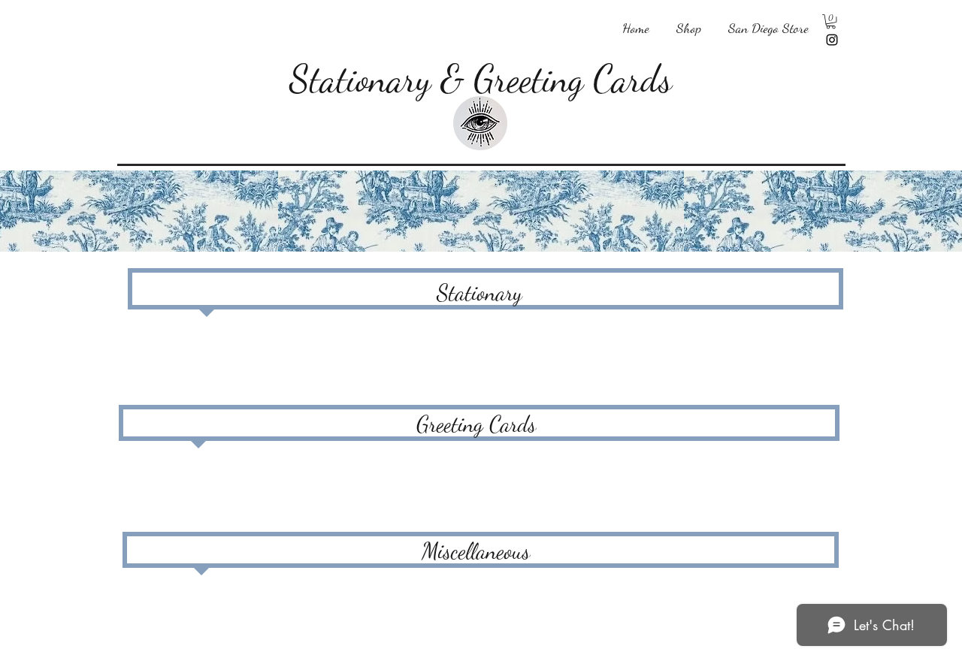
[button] (689, 21)
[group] (485, 352)
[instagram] (831, 39)
